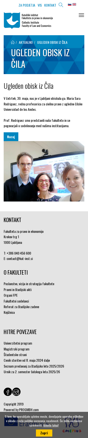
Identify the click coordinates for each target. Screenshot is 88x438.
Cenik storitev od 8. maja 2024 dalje (27, 360)
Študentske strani (15, 354)
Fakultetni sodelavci (16, 300)
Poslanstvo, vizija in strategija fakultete (29, 283)
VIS (40, 5)
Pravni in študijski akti (18, 289)
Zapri (44, 432)
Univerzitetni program (18, 343)
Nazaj (11, 136)
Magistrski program (16, 348)
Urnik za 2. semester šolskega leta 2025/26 (32, 371)
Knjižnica (9, 312)
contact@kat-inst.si (20, 258)
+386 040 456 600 (19, 253)
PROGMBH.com (29, 409)
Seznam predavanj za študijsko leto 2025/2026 (34, 366)
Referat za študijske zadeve (21, 306)
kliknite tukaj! (51, 425)
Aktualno (26, 42)
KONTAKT (50, 5)
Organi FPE (11, 295)
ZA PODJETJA (27, 5)
